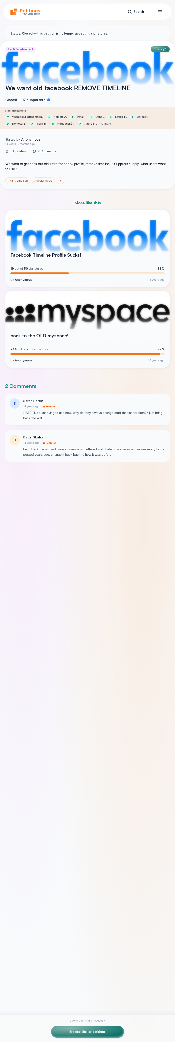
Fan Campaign (18, 180)
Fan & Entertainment (20, 49)
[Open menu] (160, 11)
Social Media (43, 180)
